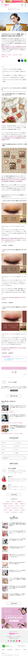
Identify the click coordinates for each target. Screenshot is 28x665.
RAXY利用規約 (9, 636)
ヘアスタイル (7, 507)
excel (7, 56)
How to (3, 412)
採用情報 (24, 649)
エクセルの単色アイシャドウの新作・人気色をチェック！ (14, 75)
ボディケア (17, 446)
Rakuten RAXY (7, 5)
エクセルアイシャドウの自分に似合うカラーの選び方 (13, 77)
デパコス (22, 510)
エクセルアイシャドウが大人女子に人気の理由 (11, 69)
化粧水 (11, 510)
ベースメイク (18, 442)
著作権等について (18, 649)
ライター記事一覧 (14, 390)
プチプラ (20, 54)
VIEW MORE (14, 494)
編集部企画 (19, 501)
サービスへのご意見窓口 (16, 636)
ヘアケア (3, 449)
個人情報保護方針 (10, 649)
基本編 (16, 503)
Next (25, 374)
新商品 (3, 56)
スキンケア (3, 442)
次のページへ (14, 368)
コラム (2, 453)
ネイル (16, 449)
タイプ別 (20, 512)
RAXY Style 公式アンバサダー (7, 433)
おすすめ (13, 501)
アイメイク (8, 53)
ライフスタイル (14, 512)
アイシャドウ (15, 54)
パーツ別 (5, 510)
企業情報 (3, 649)
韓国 (7, 412)
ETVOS (21, 433)
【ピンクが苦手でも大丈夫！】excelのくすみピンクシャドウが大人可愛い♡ (14, 359)
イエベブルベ (11, 412)
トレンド (9, 54)
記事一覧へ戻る (14, 396)
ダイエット (16, 510)
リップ (23, 505)
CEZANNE (20, 422)
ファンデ (7, 512)
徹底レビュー (4, 54)
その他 (16, 453)
